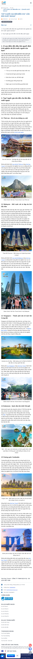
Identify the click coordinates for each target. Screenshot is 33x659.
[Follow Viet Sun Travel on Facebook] (2, 651)
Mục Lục (4, 25)
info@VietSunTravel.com (12, 589)
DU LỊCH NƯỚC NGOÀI (8, 604)
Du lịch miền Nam (5, 624)
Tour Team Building (5, 635)
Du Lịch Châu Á (4, 606)
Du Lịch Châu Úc (4, 608)
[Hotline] (30, 645)
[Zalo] (30, 648)
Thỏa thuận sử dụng (25, 657)
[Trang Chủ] (3, 3)
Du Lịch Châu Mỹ (4, 613)
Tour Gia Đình (4, 638)
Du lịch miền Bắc (4, 627)
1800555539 (12, 587)
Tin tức (11, 8)
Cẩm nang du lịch (7, 21)
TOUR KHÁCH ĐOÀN (7, 631)
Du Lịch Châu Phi (5, 616)
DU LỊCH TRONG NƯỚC (8, 620)
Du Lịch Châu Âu (4, 611)
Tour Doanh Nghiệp (5, 633)
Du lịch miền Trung (5, 622)
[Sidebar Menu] (31, 3)
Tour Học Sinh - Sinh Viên (6, 640)
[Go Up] (30, 652)
